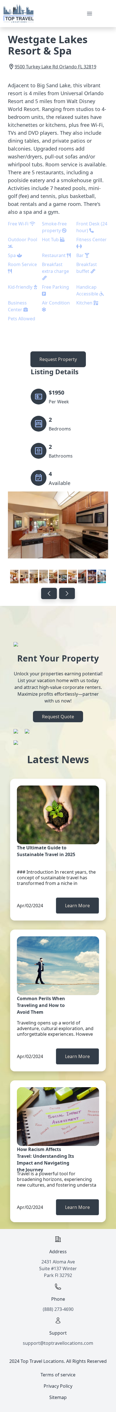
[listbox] (58, 538)
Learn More (77, 905)
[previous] (49, 593)
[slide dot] (14, 576)
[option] (58, 538)
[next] (67, 593)
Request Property (58, 359)
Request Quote (58, 716)
